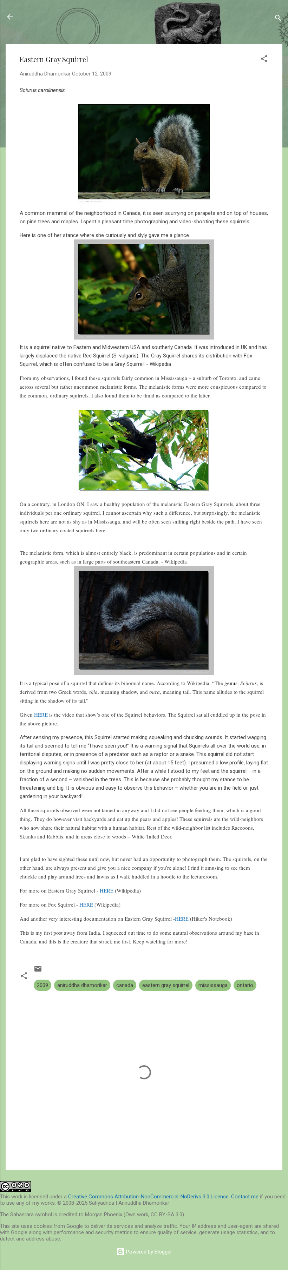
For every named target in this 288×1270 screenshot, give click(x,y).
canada (124, 985)
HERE (41, 714)
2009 (42, 985)
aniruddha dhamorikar (82, 985)
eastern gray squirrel (165, 985)
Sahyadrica (45, 16)
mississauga (213, 985)
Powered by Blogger (148, 1252)
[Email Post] (38, 971)
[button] (264, 59)
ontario (245, 985)
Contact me (244, 1196)
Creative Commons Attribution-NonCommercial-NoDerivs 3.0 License (148, 1196)
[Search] (278, 19)
